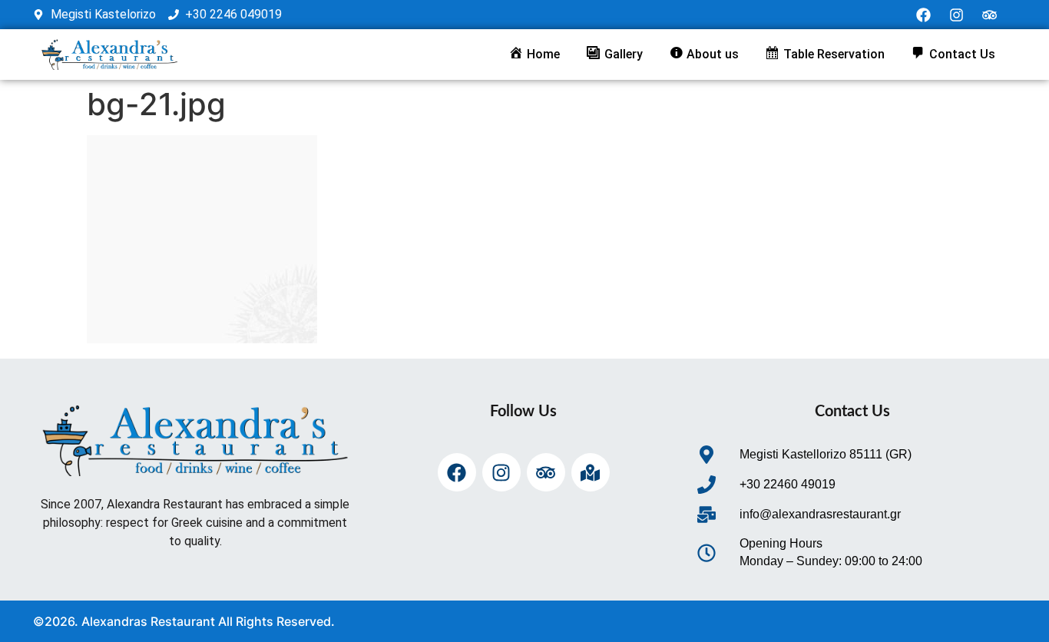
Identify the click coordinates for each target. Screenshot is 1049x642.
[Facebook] (923, 14)
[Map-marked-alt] (590, 472)
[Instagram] (956, 14)
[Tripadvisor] (989, 14)
